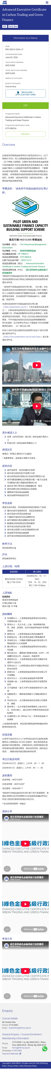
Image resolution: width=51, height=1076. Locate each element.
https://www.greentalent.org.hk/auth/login (22, 337)
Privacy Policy (13, 1066)
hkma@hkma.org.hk (21, 1048)
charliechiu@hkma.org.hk (20, 1028)
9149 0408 (17, 1050)
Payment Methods (10, 1054)
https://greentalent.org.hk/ (15, 307)
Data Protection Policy (28, 1066)
